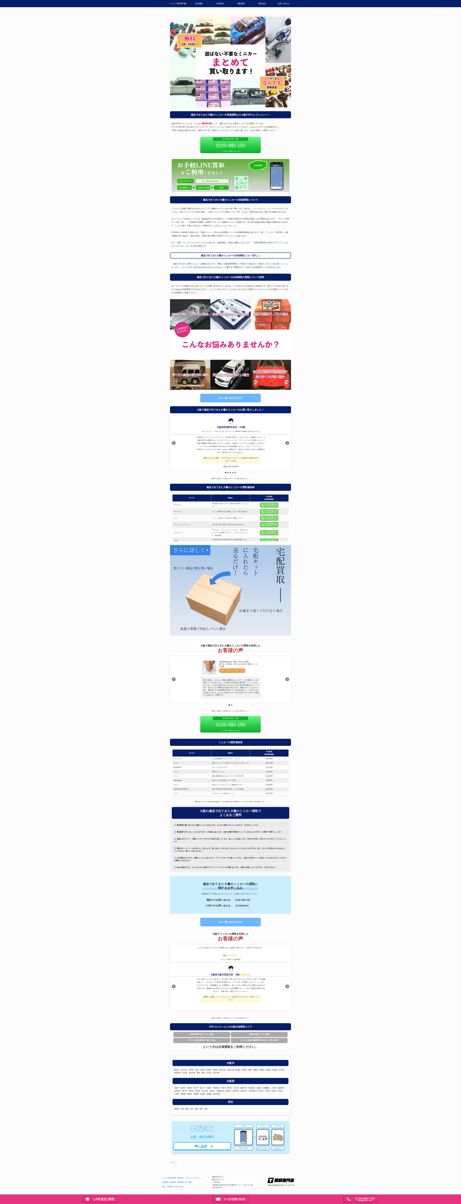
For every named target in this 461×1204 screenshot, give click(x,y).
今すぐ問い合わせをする (230, 398)
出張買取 (173, 1182)
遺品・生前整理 (167, 1187)
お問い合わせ (179, 1187)
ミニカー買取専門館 (169, 1178)
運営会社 (181, 1178)
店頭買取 (165, 1182)
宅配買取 (180, 1182)
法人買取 (188, 1182)
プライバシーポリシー (193, 1178)
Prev (174, 443)
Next (287, 443)
